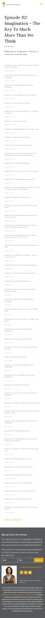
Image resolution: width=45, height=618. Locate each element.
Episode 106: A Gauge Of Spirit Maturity (18, 467)
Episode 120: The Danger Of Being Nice (18, 339)
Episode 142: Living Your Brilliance (17, 137)
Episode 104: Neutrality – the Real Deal (18, 483)
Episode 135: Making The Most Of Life (17, 197)
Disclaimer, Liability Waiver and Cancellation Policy (20, 595)
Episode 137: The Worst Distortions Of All (19, 179)
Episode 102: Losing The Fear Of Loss (17, 499)
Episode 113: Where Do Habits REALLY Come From (21, 403)
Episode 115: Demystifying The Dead (16, 385)
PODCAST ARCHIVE (13, 520)
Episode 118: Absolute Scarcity (15, 357)
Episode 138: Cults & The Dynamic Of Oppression (21, 171)
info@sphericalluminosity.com (31, 567)
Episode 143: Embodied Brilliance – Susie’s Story (21, 129)
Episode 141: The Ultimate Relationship (18, 145)
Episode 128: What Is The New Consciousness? (20, 265)
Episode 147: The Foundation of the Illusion (20, 95)
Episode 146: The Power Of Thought (17, 103)
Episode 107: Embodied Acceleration (17, 459)
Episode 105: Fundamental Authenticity (18, 475)
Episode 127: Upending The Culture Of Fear (19, 273)
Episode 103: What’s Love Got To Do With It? (20, 491)
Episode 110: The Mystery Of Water (16, 431)
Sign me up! (38, 560)
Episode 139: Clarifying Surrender (16, 163)
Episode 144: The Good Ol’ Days (15, 121)
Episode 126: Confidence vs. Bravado (17, 281)
